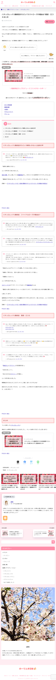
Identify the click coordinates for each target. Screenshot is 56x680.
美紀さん (5, 365)
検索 (53, 542)
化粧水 (6, 109)
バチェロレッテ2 (15, 425)
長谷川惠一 (5, 175)
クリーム (6, 114)
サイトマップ (49, 6)
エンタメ (4, 558)
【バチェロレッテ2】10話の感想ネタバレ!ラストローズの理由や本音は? (27, 183)
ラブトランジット (8, 579)
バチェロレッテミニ (9, 576)
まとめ (6, 137)
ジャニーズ (7, 561)
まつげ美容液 (8, 105)
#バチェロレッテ (29, 157)
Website (5, 520)
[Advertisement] (28, 197)
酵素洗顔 (6, 107)
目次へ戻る (6, 208)
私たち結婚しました (9, 582)
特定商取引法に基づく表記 (38, 6)
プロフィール (7, 6)
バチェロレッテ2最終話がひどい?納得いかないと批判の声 (20, 128)
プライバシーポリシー (25, 6)
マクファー (12, 365)
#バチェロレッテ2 (48, 242)
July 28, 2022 (23, 160)
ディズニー (7, 555)
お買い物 (4, 564)
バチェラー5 (7, 571)
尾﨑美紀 (20, 175)
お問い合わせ (15, 6)
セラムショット (8, 112)
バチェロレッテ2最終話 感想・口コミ (15, 134)
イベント (4, 552)
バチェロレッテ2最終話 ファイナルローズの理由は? (19, 131)
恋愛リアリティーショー (9, 568)
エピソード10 (6, 285)
